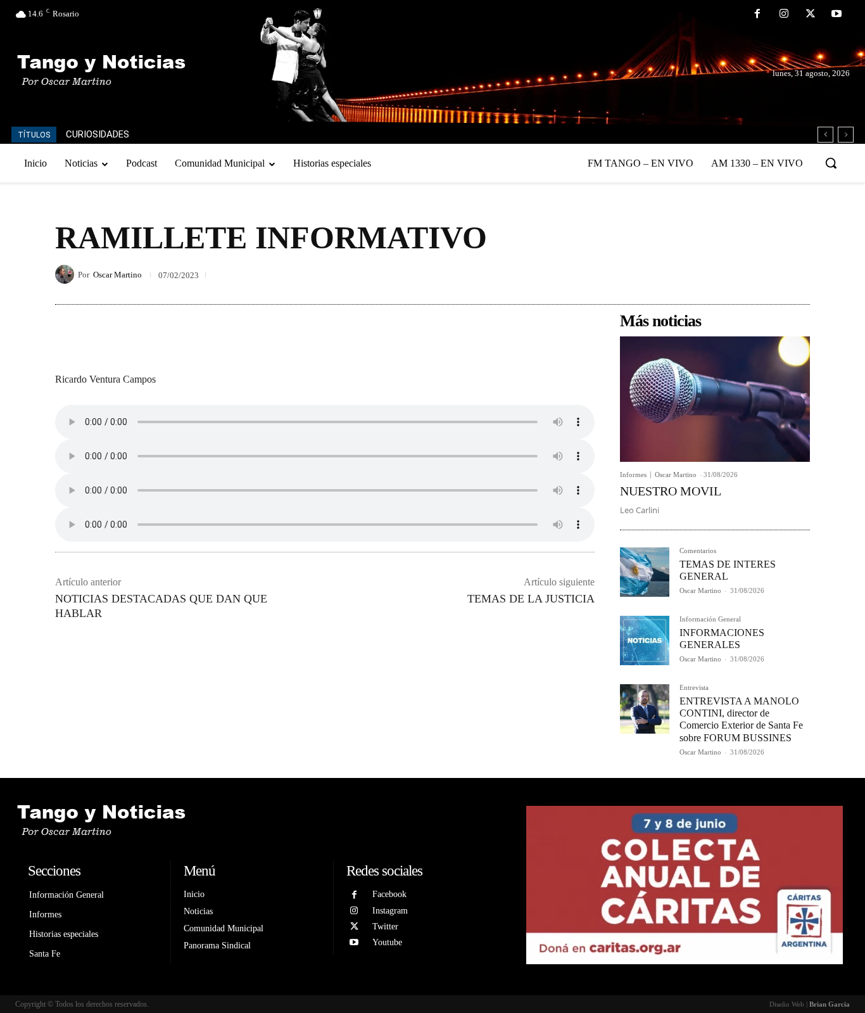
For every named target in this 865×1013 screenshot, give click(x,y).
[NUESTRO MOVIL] (715, 399)
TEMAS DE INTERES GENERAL (727, 570)
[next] (846, 135)
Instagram (390, 910)
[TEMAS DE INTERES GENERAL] (644, 572)
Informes (633, 474)
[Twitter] (810, 14)
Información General (710, 619)
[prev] (825, 135)
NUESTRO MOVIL (670, 491)
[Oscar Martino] (66, 274)
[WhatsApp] (797, 274)
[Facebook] (758, 14)
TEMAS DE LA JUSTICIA (531, 598)
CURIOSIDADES (97, 134)
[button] (831, 163)
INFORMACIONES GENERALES (721, 638)
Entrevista (694, 687)
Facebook (389, 894)
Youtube (387, 942)
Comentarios (697, 550)
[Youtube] (836, 14)
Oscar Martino (117, 275)
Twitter (385, 926)
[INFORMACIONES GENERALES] (644, 640)
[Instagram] (784, 14)
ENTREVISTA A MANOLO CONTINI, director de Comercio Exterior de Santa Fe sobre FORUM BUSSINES (741, 719)
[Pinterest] (768, 274)
